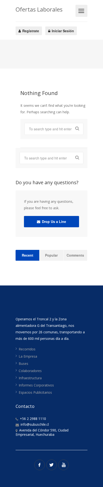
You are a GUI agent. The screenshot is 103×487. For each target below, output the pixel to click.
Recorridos (27, 349)
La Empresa (28, 356)
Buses (23, 363)
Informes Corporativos (36, 385)
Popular (51, 255)
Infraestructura (30, 378)
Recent (27, 255)
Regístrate (30, 30)
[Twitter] (51, 465)
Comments (75, 255)
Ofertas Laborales (39, 9)
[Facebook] (39, 465)
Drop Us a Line (53, 221)
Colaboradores (30, 370)
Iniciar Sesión (62, 30)
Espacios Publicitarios (35, 392)
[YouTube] (63, 465)
